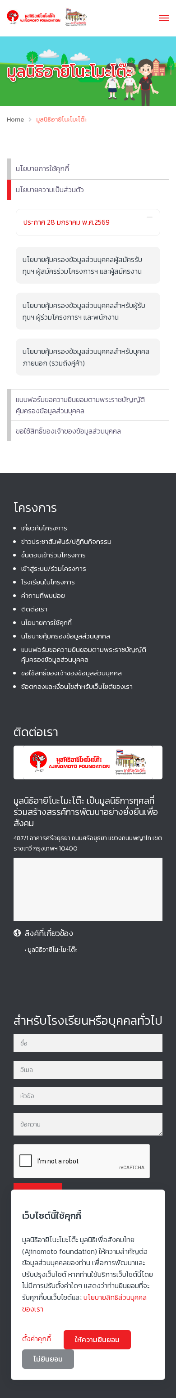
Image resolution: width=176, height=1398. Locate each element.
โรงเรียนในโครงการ (48, 582)
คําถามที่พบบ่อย (43, 595)
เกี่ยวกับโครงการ (44, 528)
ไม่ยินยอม (48, 1358)
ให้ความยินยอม (97, 1339)
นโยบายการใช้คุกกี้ (42, 168)
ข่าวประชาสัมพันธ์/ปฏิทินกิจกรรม (66, 541)
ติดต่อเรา (34, 609)
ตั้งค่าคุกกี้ (37, 1338)
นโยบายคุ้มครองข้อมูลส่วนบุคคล (65, 636)
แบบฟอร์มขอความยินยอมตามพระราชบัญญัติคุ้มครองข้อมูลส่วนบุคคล (80, 405)
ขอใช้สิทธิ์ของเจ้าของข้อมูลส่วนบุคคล (68, 430)
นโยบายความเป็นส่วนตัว (50, 189)
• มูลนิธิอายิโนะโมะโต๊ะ (50, 950)
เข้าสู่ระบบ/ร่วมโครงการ (53, 568)
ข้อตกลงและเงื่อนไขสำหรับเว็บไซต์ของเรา (77, 686)
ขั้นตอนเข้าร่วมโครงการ (53, 555)
